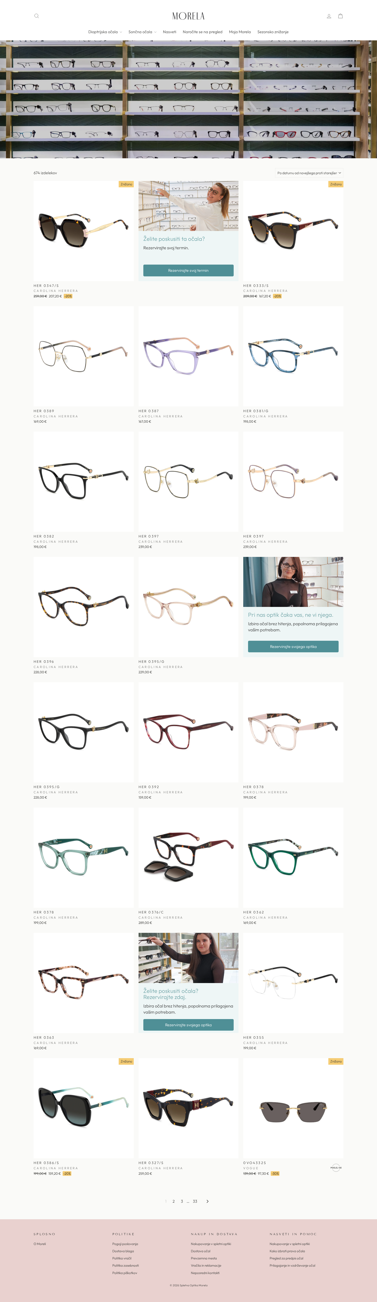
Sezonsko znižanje (273, 31)
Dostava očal (200, 1251)
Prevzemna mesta (204, 1258)
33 (195, 1201)
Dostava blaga (123, 1251)
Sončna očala (141, 31)
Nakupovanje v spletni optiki (211, 1244)
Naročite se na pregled (203, 31)
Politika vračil (121, 1258)
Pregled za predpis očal (286, 1258)
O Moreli (40, 1244)
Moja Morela (240, 31)
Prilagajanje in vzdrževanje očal (292, 1265)
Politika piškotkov (124, 1273)
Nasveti (169, 31)
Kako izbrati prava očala (287, 1251)
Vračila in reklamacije (206, 1265)
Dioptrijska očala (103, 31)
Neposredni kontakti (205, 1273)
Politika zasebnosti (125, 1265)
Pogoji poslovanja (125, 1244)
